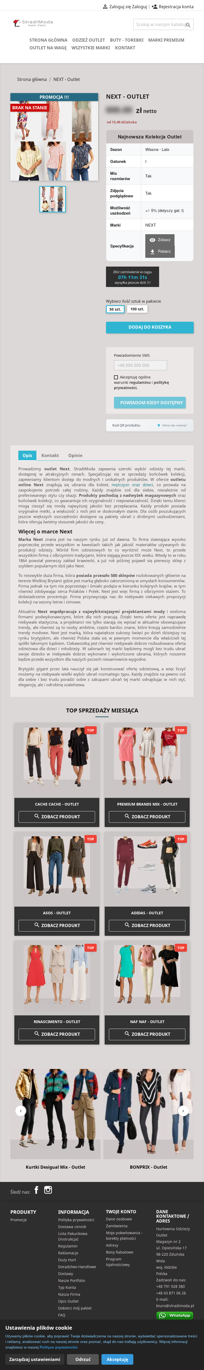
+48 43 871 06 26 (171, 1292)
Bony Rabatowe (119, 1252)
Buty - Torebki (126, 40)
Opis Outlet (68, 1301)
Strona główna (48, 40)
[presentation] (20, 1111)
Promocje (18, 1219)
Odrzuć (83, 1359)
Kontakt (125, 48)
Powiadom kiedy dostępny (151, 403)
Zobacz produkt (57, 816)
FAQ (61, 1314)
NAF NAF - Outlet (147, 1021)
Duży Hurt (67, 1259)
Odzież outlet (88, 40)
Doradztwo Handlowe (77, 1266)
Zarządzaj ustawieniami (34, 1359)
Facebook (36, 1190)
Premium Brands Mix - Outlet (147, 804)
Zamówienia (117, 1225)
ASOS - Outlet (57, 912)
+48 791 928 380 (170, 1286)
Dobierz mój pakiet (75, 1308)
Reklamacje (68, 1252)
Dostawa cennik (72, 1226)
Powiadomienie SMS (132, 355)
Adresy (112, 1245)
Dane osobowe (119, 1218)
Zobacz (160, 240)
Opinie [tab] (75, 455)
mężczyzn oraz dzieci (132, 484)
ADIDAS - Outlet (147, 912)
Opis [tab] (27, 455)
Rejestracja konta (172, 7)
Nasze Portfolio (71, 1280)
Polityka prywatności (76, 1219)
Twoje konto (121, 1212)
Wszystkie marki (90, 48)
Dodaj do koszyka (150, 327)
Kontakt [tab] (50, 455)
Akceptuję (117, 1359)
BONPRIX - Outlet (148, 1167)
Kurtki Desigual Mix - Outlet (55, 1167)
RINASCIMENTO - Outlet (57, 1021)
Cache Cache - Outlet (57, 804)
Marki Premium (166, 40)
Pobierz (160, 252)
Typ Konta (67, 1287)
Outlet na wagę (48, 48)
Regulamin (68, 1246)
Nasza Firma (69, 1294)
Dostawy (65, 1273)
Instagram (48, 1190)
